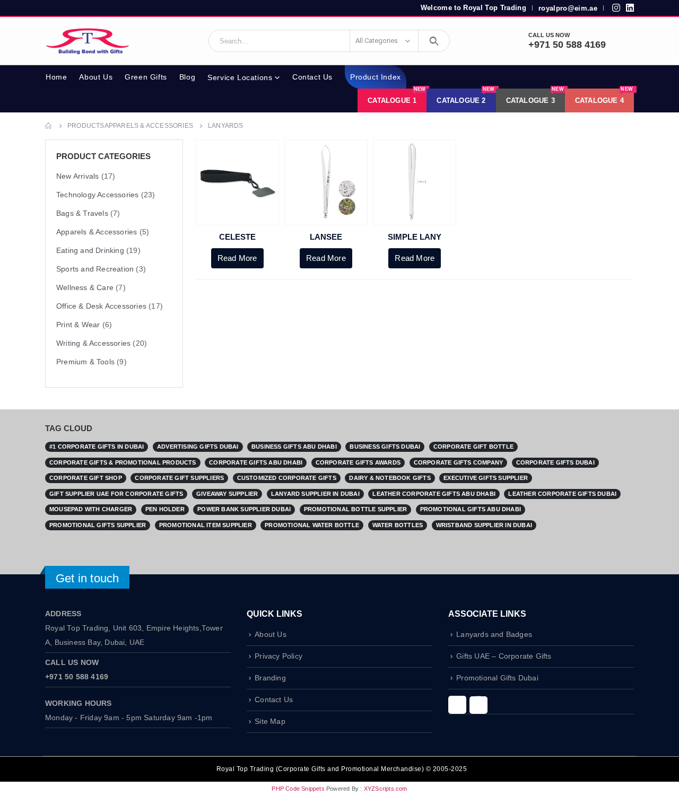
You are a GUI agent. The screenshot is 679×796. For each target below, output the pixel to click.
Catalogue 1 (396, 96)
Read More (237, 258)
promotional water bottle (312, 525)
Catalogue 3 (535, 96)
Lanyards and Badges (494, 634)
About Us (95, 77)
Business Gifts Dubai (385, 446)
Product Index (375, 77)
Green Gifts (146, 77)
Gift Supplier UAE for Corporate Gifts (116, 494)
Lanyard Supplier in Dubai (315, 494)
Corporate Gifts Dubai (555, 462)
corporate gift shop (85, 478)
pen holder (165, 509)
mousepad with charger (90, 509)
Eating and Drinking (90, 250)
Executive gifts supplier (485, 478)
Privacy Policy (278, 656)
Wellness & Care (85, 287)
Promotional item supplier (205, 525)
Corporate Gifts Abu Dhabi (255, 462)
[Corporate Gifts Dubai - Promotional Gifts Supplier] (87, 41)
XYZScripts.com (385, 788)
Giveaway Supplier (227, 494)
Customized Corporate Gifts (286, 478)
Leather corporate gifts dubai (562, 494)
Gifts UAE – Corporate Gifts (503, 656)
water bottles (397, 525)
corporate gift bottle (473, 446)
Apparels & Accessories (96, 232)
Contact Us (312, 77)
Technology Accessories (97, 194)
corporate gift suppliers (179, 478)
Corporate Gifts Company (458, 462)
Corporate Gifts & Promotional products (122, 462)
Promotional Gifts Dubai (497, 678)
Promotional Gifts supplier (97, 525)
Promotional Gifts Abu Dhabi (470, 509)
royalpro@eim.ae (567, 8)
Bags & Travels (82, 213)
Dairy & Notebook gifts (389, 478)
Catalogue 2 (465, 96)
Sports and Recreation (95, 269)
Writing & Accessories (93, 343)
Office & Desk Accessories (101, 306)
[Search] (434, 40)
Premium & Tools (85, 361)
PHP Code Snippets (298, 788)
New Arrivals (77, 176)
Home (56, 77)
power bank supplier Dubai (244, 509)
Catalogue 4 (604, 96)
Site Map (270, 721)
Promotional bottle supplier (355, 509)
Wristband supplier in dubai (484, 525)
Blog (187, 77)
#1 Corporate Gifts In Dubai (96, 446)
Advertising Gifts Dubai (198, 446)
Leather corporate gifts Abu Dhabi (433, 494)
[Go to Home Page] (49, 126)
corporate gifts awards (358, 462)
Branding (270, 678)
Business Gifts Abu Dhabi (294, 446)
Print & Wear (78, 324)
